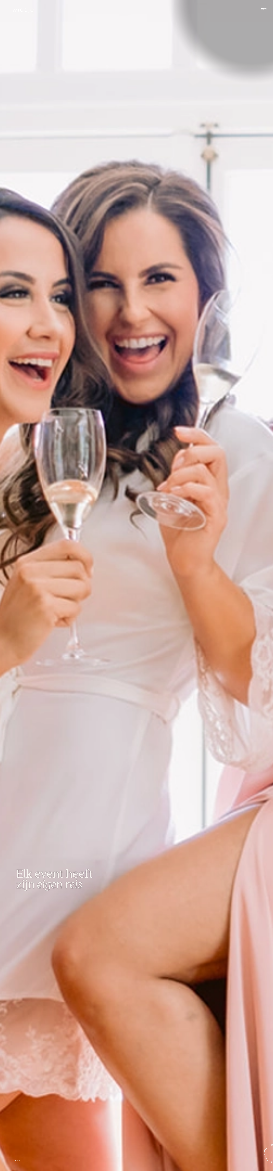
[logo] (23, 11)
